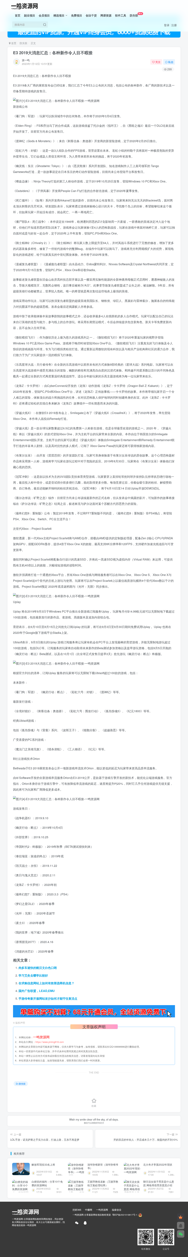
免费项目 (76, 15)
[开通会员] (180, 1217)
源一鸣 (26, 60)
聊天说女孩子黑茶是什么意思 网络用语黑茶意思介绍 (158, 1183)
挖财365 (77, 1209)
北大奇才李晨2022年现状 (157, 1164)
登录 (166, 25)
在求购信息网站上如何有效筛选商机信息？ (46, 983)
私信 (170, 62)
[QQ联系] (180, 1225)
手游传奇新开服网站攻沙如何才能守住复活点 (48, 998)
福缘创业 (116, 1209)
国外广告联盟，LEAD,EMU (37, 991)
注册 (174, 25)
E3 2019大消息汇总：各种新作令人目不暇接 (53, 53)
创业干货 (91, 15)
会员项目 (44, 15)
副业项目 (29, 15)
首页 (17, 15)
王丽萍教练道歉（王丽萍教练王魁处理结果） (102, 1183)
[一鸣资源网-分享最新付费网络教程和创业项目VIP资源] (24, 5)
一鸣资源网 (102, 1209)
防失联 (136, 14)
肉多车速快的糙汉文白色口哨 (38, 968)
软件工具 (120, 15)
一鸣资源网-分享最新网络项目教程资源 (92, 1214)
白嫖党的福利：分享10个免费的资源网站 (47, 1183)
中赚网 (88, 1209)
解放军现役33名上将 (43, 1164)
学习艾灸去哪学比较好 (33, 975)
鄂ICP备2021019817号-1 (124, 1214)
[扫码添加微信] (180, 1234)
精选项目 (58, 15)
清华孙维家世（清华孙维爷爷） (102, 1166)
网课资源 (105, 15)
